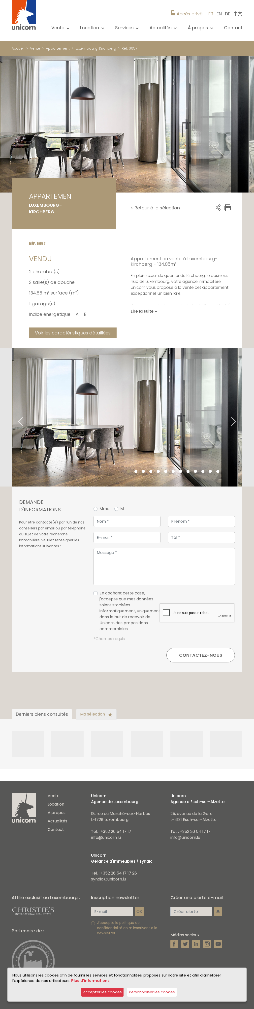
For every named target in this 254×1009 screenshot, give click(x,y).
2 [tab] (135, 471)
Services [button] (125, 28)
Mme (104, 509)
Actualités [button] (161, 28)
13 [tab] (217, 471)
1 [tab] (128, 471)
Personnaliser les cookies (152, 992)
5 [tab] (158, 471)
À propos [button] (198, 28)
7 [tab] (173, 471)
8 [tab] (180, 471)
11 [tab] (202, 471)
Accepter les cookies (102, 992)
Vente (35, 48)
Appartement (58, 48)
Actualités (57, 821)
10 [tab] (195, 471)
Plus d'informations (90, 980)
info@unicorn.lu (106, 837)
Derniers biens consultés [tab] (42, 714)
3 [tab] (143, 471)
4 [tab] (150, 471)
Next (239, 417)
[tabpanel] (127, 417)
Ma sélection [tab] (93, 714)
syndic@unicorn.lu (108, 879)
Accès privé (189, 14)
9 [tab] (188, 471)
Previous (14, 417)
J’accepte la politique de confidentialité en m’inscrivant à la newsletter (127, 928)
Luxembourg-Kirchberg (95, 48)
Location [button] (90, 28)
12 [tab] (210, 471)
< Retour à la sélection (155, 208)
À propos (56, 812)
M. (122, 509)
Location (56, 804)
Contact (233, 28)
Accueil (18, 48)
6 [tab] (165, 471)
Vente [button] (58, 28)
